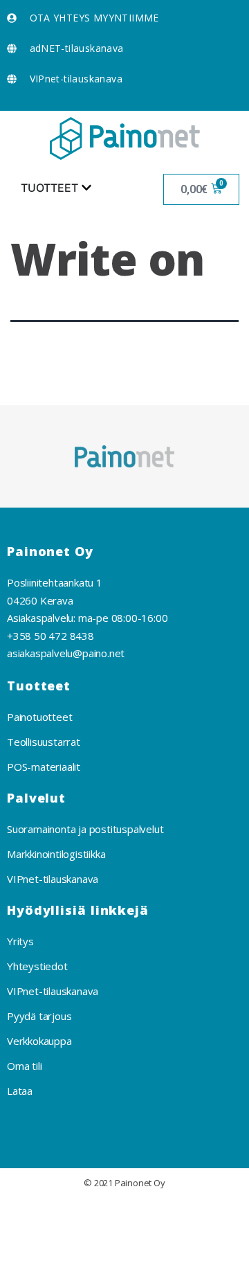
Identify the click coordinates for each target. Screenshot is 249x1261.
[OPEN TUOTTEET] (86, 187)
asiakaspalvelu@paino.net (65, 653)
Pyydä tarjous (39, 1016)
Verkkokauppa (39, 1041)
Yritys (20, 941)
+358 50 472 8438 (50, 636)
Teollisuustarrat (43, 742)
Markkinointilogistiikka (56, 854)
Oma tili (24, 1066)
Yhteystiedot (37, 966)
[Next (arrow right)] (84, 1245)
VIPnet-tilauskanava (52, 879)
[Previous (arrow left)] (27, 1245)
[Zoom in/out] (196, 1213)
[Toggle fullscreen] (140, 1213)
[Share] (84, 1213)
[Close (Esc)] (27, 1213)
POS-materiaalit (43, 766)
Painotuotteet (39, 717)
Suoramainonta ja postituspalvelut (85, 829)
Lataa (20, 1091)
